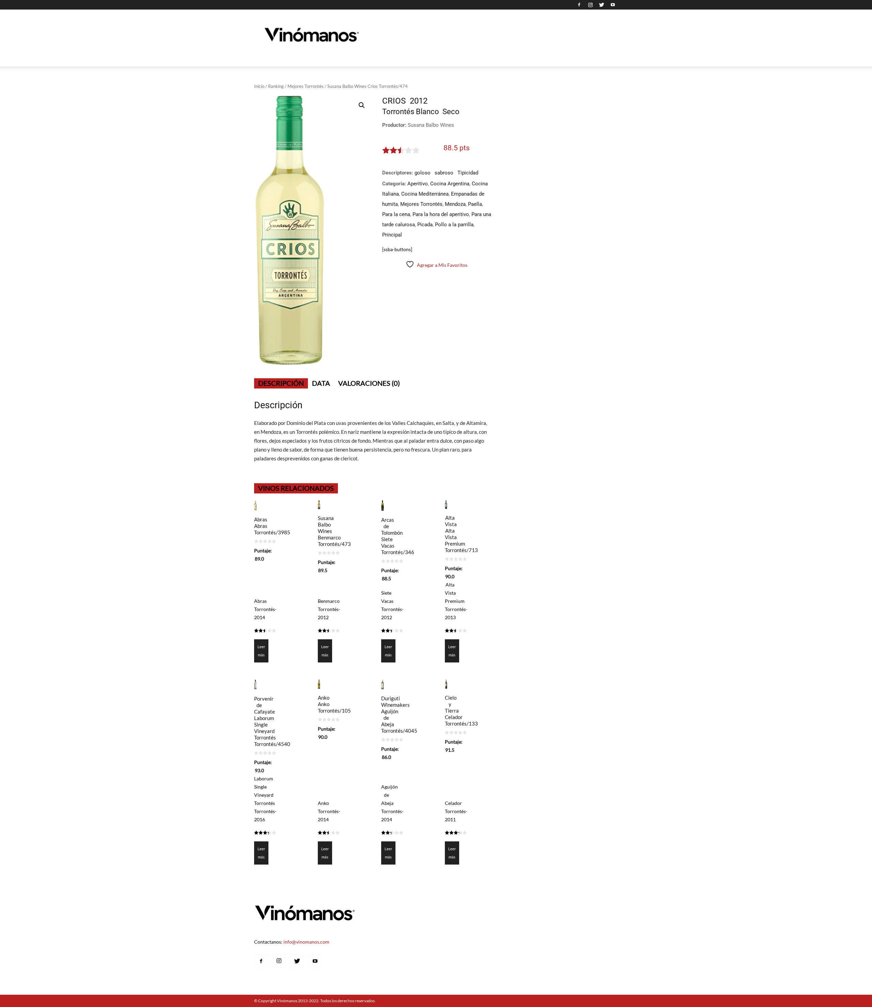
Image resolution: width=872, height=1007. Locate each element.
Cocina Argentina (449, 184)
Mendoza (455, 204)
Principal (392, 235)
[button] (362, 105)
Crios (394, 101)
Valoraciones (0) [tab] (369, 383)
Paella (475, 204)
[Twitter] (601, 5)
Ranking (276, 86)
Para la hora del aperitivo (440, 214)
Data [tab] (321, 383)
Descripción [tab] (281, 383)
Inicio (259, 86)
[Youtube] (613, 5)
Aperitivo (417, 184)
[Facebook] (579, 5)
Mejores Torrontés (305, 86)
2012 (418, 101)
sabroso (444, 173)
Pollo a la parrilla (454, 225)
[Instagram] (590, 5)
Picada (425, 225)
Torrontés (398, 111)
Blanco (427, 111)
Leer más (261, 650)
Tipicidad (467, 173)
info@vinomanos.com (306, 942)
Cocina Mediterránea (425, 194)
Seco (451, 111)
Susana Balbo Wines (431, 125)
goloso (423, 173)
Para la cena (396, 214)
